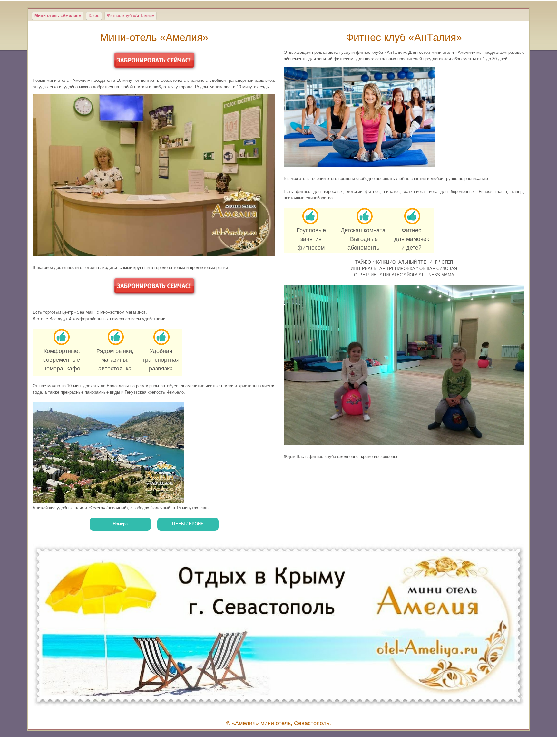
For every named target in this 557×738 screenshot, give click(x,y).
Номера (120, 524)
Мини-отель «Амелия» (57, 15)
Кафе (94, 15)
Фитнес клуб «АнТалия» (130, 15)
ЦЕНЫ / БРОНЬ (188, 524)
